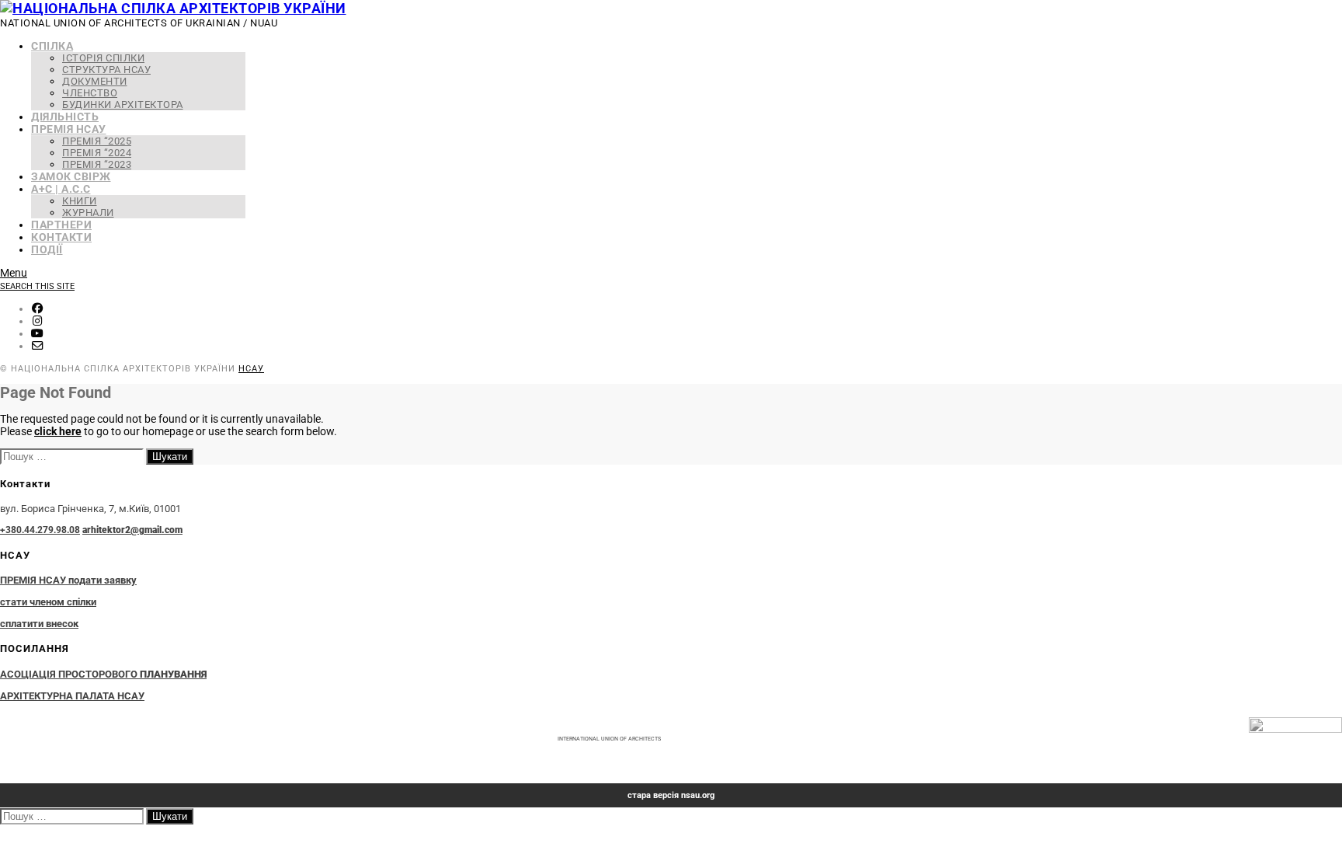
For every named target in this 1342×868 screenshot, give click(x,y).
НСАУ (251, 369)
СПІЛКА (52, 46)
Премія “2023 (96, 164)
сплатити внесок (39, 623)
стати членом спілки (48, 602)
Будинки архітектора (122, 104)
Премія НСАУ (68, 129)
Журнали (88, 212)
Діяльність (65, 116)
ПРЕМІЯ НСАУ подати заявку (68, 580)
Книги (79, 201)
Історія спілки (103, 58)
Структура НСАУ (106, 69)
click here (58, 431)
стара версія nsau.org (671, 795)
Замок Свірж (71, 176)
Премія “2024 (96, 153)
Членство (89, 93)
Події (47, 249)
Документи (94, 81)
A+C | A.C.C (61, 189)
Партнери (61, 224)
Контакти (61, 237)
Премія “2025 (96, 141)
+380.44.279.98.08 (40, 530)
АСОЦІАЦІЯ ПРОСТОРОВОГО (103, 674)
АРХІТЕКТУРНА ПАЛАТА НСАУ (72, 696)
